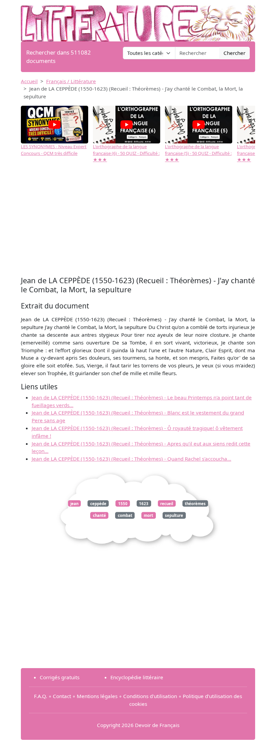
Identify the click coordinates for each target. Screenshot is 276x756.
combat (125, 515)
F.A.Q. (40, 696)
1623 (143, 503)
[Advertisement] (138, 220)
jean (74, 503)
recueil (166, 503)
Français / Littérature (71, 81)
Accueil (29, 81)
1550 (123, 503)
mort (148, 515)
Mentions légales (97, 696)
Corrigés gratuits (59, 677)
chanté (99, 515)
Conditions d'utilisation (150, 696)
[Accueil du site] (138, 20)
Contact (62, 696)
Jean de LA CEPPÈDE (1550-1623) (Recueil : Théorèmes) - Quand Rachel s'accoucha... (131, 458)
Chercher (234, 53)
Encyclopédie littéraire (136, 677)
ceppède (98, 503)
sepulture (174, 515)
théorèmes (195, 503)
